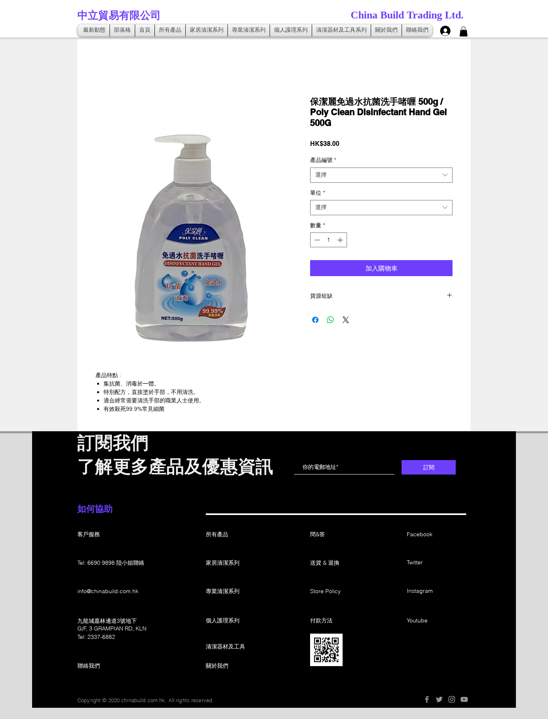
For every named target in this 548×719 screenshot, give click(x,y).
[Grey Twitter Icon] (439, 699)
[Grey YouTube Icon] (464, 699)
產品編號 (323, 160)
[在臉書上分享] (315, 320)
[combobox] (381, 175)
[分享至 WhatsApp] (330, 320)
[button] (463, 31)
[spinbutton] (328, 240)
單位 (317, 192)
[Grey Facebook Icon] (426, 699)
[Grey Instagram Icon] (451, 699)
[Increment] (341, 240)
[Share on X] (346, 320)
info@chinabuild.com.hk (107, 591)
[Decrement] (316, 240)
